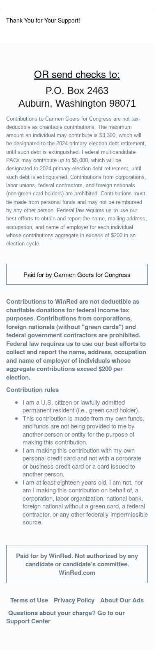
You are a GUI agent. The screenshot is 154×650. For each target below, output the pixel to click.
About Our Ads (122, 599)
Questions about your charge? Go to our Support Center (65, 617)
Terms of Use (29, 599)
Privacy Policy (74, 599)
